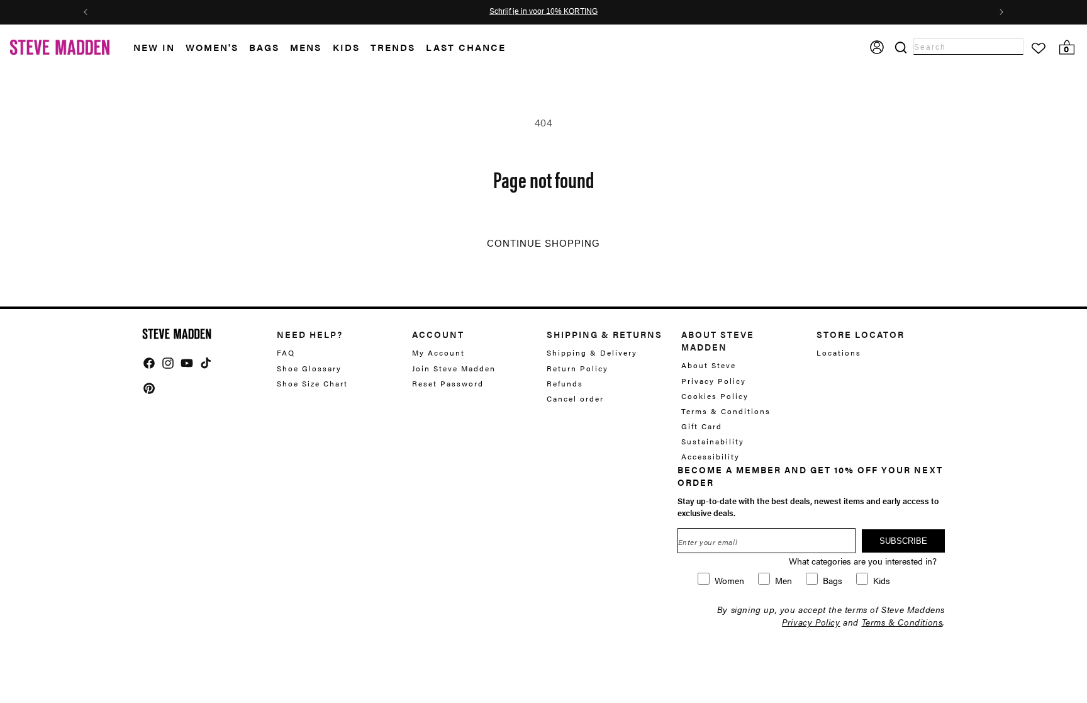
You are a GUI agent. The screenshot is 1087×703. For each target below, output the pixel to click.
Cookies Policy (715, 396)
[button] (159, 47)
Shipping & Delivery (592, 352)
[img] (149, 363)
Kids (346, 46)
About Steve (708, 365)
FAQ (286, 352)
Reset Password (448, 383)
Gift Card (701, 426)
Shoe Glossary (309, 368)
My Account (438, 352)
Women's (212, 46)
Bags (264, 46)
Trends (393, 46)
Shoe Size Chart (312, 383)
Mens (305, 46)
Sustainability (712, 441)
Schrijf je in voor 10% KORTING (543, 12)
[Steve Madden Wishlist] (1038, 48)
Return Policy (577, 368)
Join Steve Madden (454, 368)
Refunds (565, 383)
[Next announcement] (1001, 12)
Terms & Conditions (726, 411)
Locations (839, 352)
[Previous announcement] (85, 12)
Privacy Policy (713, 380)
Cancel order (575, 398)
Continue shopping (543, 243)
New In (154, 46)
